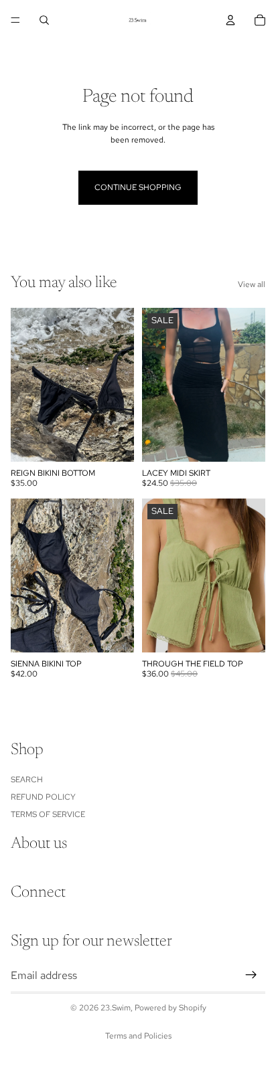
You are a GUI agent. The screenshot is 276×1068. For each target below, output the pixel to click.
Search (27, 779)
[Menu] (15, 20)
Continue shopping (138, 187)
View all (251, 284)
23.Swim (115, 1007)
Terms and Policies (138, 1036)
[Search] (44, 20)
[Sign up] (251, 975)
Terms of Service (48, 814)
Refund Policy (43, 797)
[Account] (230, 20)
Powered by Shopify (170, 1007)
